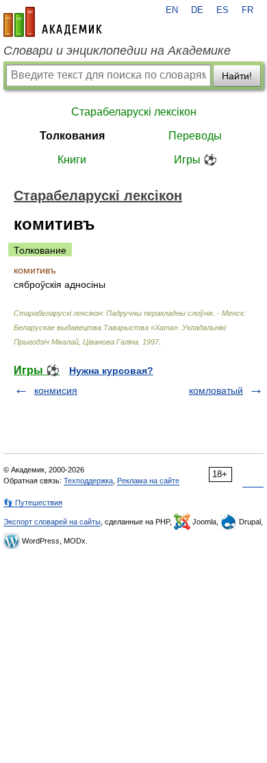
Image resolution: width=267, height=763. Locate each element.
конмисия (55, 390)
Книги (72, 159)
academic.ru (52, 22)
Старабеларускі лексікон (133, 112)
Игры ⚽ (195, 159)
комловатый (216, 390)
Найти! (237, 75)
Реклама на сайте (148, 481)
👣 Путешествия (32, 502)
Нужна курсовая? (111, 370)
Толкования (72, 136)
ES (222, 10)
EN (172, 10)
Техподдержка (88, 481)
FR (247, 10)
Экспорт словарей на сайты (52, 522)
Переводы (195, 136)
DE (197, 10)
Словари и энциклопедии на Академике (117, 50)
